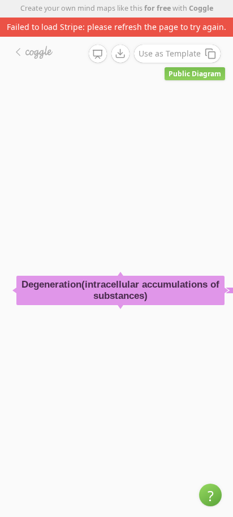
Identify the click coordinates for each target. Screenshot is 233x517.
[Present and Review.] (98, 54)
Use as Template (170, 53)
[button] (210, 495)
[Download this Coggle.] (120, 54)
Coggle (201, 8)
